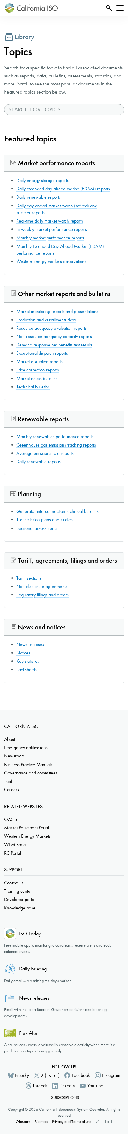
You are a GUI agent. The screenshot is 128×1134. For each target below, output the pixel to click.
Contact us (13, 883)
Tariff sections (28, 578)
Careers (11, 789)
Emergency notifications (26, 747)
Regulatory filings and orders (42, 595)
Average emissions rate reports (45, 453)
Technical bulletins (33, 387)
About (9, 739)
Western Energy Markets (27, 836)
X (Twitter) (50, 1075)
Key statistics (27, 661)
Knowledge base (19, 908)
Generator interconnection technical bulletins (57, 511)
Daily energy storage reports (42, 180)
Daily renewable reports (38, 197)
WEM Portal (15, 844)
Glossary (23, 1121)
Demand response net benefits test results (54, 345)
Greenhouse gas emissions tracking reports (56, 445)
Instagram (111, 1075)
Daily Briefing (33, 969)
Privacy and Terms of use (71, 1121)
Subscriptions (65, 1097)
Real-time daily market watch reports (49, 221)
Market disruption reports (39, 361)
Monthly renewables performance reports (54, 436)
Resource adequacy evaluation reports (51, 328)
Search (108, 7)
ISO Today (30, 934)
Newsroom (14, 756)
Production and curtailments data (46, 320)
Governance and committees (30, 773)
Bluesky (22, 1075)
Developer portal (19, 899)
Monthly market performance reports (50, 238)
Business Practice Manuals (28, 764)
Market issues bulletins (36, 378)
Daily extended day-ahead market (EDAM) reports (63, 189)
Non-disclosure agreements (41, 586)
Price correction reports (37, 370)
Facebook (81, 1075)
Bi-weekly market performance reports (51, 229)
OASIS (10, 819)
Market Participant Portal (26, 827)
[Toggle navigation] (120, 8)
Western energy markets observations (51, 261)
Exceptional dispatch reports (42, 353)
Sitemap (41, 1121)
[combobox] (64, 110)
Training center (18, 891)
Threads (39, 1085)
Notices (23, 653)
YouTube (95, 1085)
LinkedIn (67, 1085)
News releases (30, 644)
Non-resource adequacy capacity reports (54, 336)
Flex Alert (29, 1033)
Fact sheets (27, 669)
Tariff (8, 781)
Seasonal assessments (36, 528)
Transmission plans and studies (44, 519)
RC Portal (12, 853)
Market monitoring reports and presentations (57, 311)
